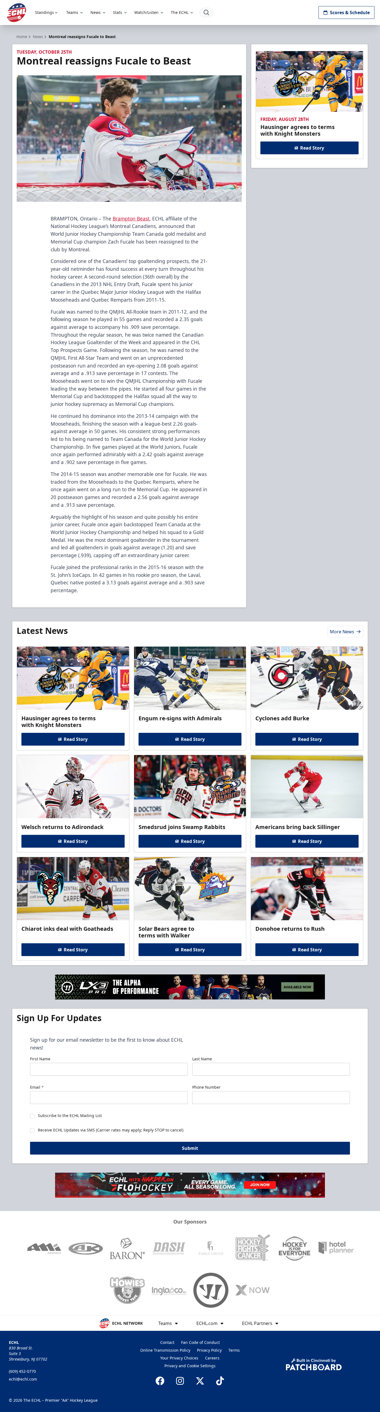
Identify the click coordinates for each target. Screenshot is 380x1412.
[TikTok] (220, 1381)
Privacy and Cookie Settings (190, 1365)
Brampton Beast (131, 218)
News (95, 12)
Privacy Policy (209, 1350)
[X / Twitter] (200, 1381)
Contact (167, 1342)
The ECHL (179, 12)
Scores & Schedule (350, 12)
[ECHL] (16, 12)
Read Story (312, 148)
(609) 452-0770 (22, 1371)
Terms (234, 1350)
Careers (212, 1358)
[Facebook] (160, 1381)
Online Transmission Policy (165, 1350)
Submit (190, 1148)
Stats (117, 12)
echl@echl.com (23, 1379)
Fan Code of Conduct (200, 1342)
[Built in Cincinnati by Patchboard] (314, 1364)
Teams (72, 12)
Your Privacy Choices (179, 1358)
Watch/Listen (146, 12)
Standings (44, 12)
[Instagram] (180, 1381)
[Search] (206, 12)
